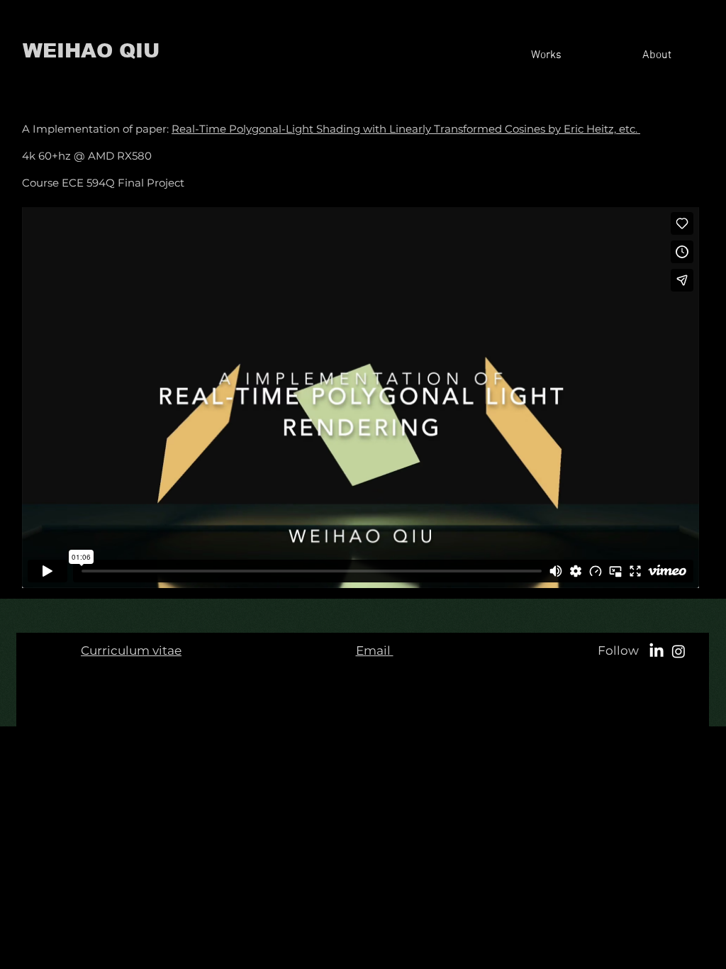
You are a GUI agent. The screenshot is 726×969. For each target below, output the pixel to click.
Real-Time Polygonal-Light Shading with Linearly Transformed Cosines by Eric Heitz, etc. (404, 128)
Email (374, 650)
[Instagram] (678, 651)
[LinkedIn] (656, 651)
